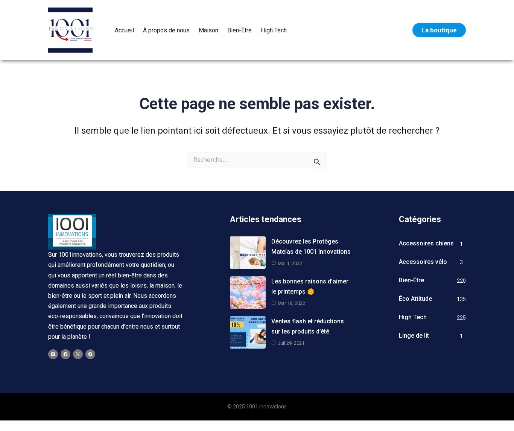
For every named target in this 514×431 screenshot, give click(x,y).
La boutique (439, 30)
